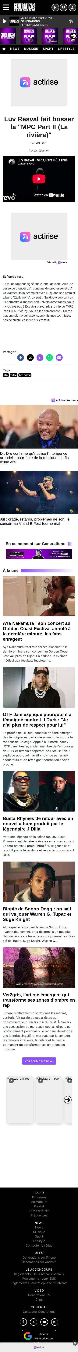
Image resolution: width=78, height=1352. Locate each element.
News (15, 48)
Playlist (39, 1206)
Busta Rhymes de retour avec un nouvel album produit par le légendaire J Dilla (38, 823)
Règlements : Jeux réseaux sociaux (39, 1274)
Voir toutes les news (39, 1061)
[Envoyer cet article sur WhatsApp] (48, 359)
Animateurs (39, 1202)
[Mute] (71, 21)
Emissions (39, 1197)
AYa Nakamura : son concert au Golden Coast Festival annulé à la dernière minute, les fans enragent (37, 631)
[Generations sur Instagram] (54, 1322)
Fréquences (39, 1215)
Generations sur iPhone (39, 1257)
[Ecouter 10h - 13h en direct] (39, 554)
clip (6, 375)
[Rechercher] (63, 7)
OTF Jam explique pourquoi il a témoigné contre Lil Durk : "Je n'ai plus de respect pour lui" (37, 720)
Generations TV (39, 1295)
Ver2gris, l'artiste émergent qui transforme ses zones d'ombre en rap (39, 1000)
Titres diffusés (39, 1211)
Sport (48, 48)
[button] (20, 1099)
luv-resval (24, 375)
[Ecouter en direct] (55, 7)
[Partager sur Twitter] (29, 359)
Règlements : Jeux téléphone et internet (39, 1283)
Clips (39, 1299)
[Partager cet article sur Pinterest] (39, 359)
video (13, 375)
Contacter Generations (39, 1311)
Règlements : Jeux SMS (39, 1278)
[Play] (5, 21)
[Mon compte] (72, 7)
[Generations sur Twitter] (33, 1322)
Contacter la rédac (39, 1245)
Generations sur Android (39, 1262)
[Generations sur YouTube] (44, 1322)
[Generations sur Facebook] (23, 1322)
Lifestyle (66, 48)
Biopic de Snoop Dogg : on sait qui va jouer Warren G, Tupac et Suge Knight (37, 914)
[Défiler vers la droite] (68, 1099)
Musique (31, 48)
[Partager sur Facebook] (19, 359)
